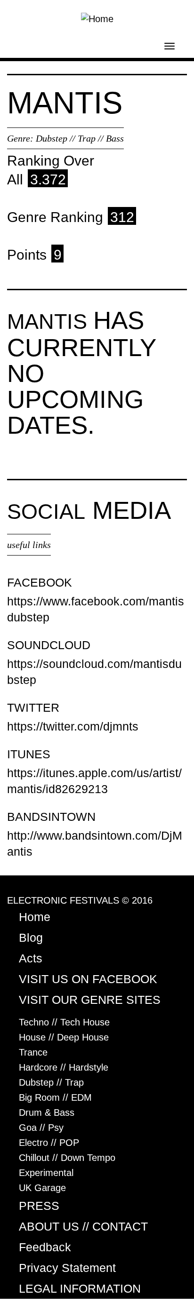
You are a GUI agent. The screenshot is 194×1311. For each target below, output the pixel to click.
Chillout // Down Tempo (67, 1157)
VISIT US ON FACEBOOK (88, 978)
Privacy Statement (67, 1267)
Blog (31, 937)
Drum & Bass (46, 1112)
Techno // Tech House (64, 1022)
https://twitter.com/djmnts (72, 726)
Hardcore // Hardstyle (63, 1067)
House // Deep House (64, 1037)
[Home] (97, 18)
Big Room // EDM (55, 1097)
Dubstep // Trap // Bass (80, 138)
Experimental (46, 1173)
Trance (33, 1052)
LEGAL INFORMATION (80, 1288)
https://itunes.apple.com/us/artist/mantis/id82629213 (94, 780)
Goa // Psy (41, 1127)
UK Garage (42, 1188)
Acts (30, 958)
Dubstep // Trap (51, 1082)
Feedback (45, 1247)
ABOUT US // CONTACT (83, 1226)
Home (34, 916)
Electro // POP (49, 1142)
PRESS (39, 1205)
